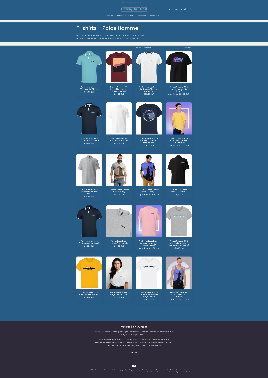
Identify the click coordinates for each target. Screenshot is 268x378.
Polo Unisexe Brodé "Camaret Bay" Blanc (119, 139)
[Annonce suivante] (156, 2)
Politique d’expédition (138, 372)
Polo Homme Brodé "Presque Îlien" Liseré (89, 88)
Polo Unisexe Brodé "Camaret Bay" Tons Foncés (89, 192)
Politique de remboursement (145, 370)
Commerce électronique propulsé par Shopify (119, 370)
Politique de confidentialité (165, 370)
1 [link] (128, 311)
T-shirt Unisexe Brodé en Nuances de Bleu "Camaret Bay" (178, 140)
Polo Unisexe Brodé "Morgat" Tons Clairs (119, 242)
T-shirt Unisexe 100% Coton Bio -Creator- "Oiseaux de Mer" (119, 89)
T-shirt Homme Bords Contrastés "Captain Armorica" (149, 89)
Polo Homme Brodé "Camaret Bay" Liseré (89, 139)
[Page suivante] (139, 311)
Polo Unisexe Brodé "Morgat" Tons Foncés (179, 191)
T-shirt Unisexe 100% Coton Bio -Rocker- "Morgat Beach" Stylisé (178, 243)
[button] (78, 9)
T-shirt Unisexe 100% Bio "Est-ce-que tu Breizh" (179, 89)
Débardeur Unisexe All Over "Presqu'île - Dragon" (178, 294)
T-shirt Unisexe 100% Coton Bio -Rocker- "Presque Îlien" (149, 140)
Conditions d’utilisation (184, 370)
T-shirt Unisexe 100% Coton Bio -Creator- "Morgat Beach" (149, 294)
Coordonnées (187, 372)
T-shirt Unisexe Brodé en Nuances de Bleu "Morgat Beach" (148, 243)
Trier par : (138, 48)
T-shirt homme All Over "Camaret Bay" (119, 191)
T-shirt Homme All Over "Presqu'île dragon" (149, 191)
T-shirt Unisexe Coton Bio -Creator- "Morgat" (89, 293)
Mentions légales (175, 372)
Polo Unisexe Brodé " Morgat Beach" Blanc (119, 293)
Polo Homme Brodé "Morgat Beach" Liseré (89, 242)
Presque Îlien (99, 370)
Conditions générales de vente (157, 372)
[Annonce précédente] (111, 2)
